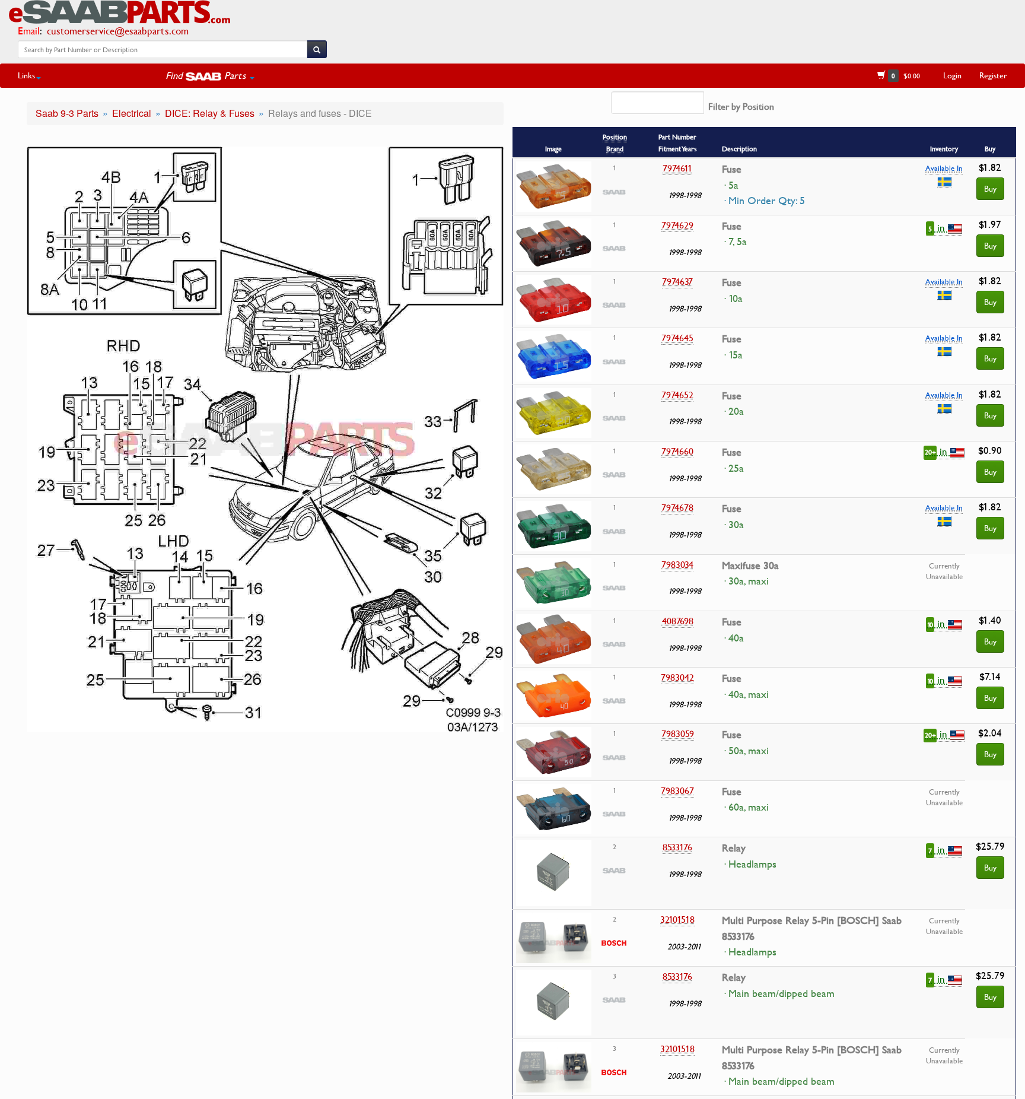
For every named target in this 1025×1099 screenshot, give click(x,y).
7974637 (677, 281)
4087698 (677, 620)
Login (952, 75)
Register (993, 75)
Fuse (731, 169)
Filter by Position (741, 106)
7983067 (677, 790)
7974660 (677, 451)
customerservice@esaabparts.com (118, 30)
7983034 (677, 564)
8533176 (677, 846)
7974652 (677, 394)
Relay (734, 848)
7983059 (677, 733)
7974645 (677, 337)
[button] (210, 75)
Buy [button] (990, 245)
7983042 (677, 677)
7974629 (677, 224)
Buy (990, 188)
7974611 (677, 167)
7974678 (677, 507)
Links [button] (26, 75)
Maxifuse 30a (750, 565)
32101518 (677, 919)
